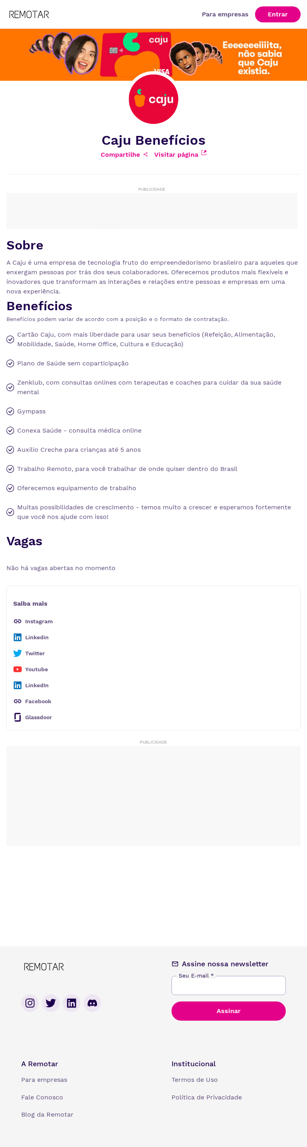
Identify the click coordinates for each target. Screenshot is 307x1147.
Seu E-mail (196, 975)
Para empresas (225, 14)
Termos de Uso (194, 1079)
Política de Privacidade (206, 1097)
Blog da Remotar (47, 1114)
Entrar (278, 14)
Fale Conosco (42, 1097)
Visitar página (176, 154)
